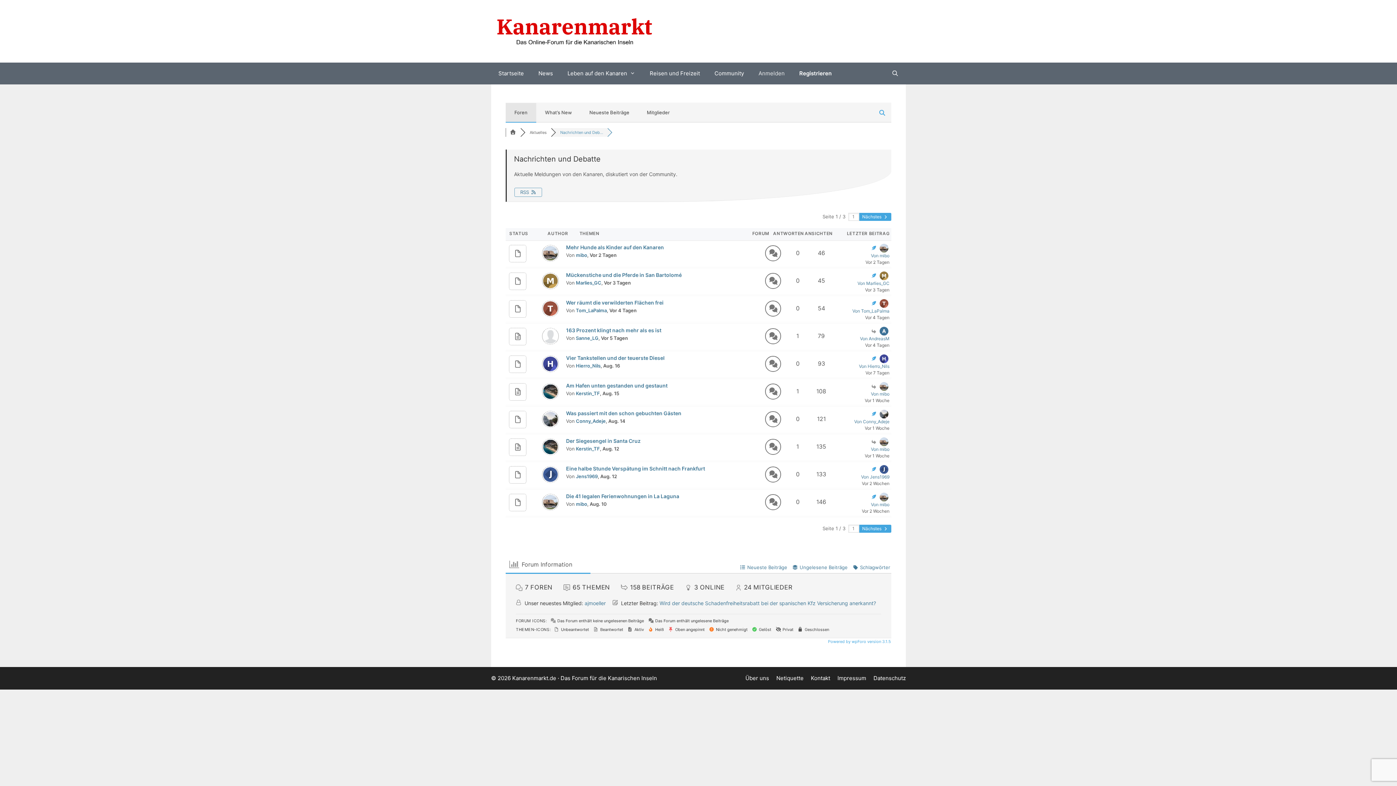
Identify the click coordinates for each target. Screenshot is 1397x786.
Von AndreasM (874, 338)
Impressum (851, 678)
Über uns (757, 678)
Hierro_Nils (588, 366)
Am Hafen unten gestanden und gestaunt (617, 385)
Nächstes (872, 216)
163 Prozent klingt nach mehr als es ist (613, 330)
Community (729, 73)
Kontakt (820, 678)
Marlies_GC (588, 283)
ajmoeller (595, 603)
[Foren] (513, 132)
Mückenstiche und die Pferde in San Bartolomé (624, 275)
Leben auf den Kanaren (597, 73)
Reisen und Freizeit (675, 73)
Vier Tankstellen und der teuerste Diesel (615, 358)
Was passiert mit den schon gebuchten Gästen (623, 413)
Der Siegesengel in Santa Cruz (603, 441)
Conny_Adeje (591, 421)
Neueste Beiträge (609, 112)
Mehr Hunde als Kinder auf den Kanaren (615, 247)
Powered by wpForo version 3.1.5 (859, 641)
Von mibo (880, 255)
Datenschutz (889, 678)
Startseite (511, 73)
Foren (521, 112)
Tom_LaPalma (591, 310)
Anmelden (772, 73)
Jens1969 (587, 476)
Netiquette (790, 678)
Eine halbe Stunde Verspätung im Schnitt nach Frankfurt (635, 468)
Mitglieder (658, 112)
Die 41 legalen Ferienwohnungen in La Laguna (622, 496)
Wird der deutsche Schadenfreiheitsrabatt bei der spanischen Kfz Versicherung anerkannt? (768, 603)
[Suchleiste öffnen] (895, 73)
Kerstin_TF (588, 393)
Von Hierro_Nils (874, 366)
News (545, 73)
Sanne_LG (587, 338)
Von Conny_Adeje (871, 421)
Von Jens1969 (875, 477)
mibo (581, 255)
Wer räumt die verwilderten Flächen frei (615, 302)
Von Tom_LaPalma (870, 311)
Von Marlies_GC (873, 283)
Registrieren (815, 73)
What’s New (558, 112)
